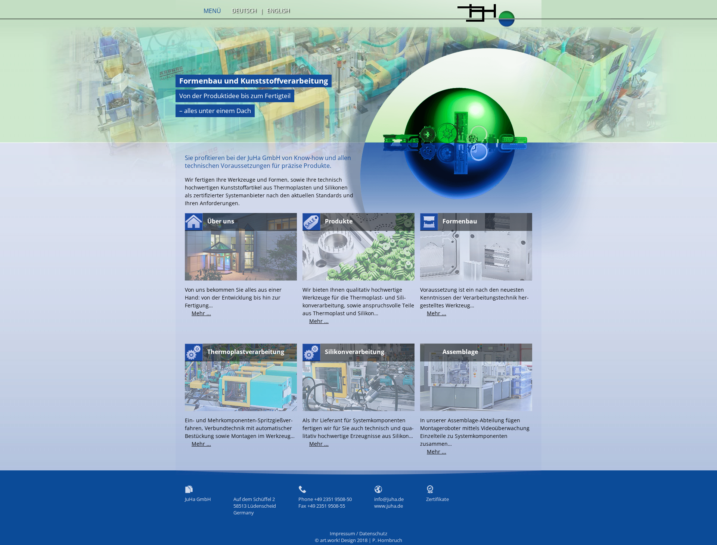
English (278, 10)
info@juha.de (389, 499)
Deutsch (244, 10)
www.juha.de (388, 505)
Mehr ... (201, 313)
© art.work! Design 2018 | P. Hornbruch (358, 540)
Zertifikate (437, 499)
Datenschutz (373, 533)
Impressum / (344, 533)
